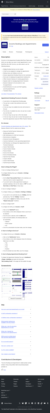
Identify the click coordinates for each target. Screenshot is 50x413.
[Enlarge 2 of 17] (9, 276)
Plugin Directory (4, 5)
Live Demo (3, 93)
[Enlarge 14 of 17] (30, 280)
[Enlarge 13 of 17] (30, 269)
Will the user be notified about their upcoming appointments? (8, 337)
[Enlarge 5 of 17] (9, 300)
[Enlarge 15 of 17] (30, 293)
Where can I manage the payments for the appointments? (9, 332)
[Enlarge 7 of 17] (19, 269)
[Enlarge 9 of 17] (19, 286)
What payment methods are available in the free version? (8, 322)
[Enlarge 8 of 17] (19, 279)
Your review (37, 100)
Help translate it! (36, 9)
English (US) (46, 76)
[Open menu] (48, 2)
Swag (40, 386)
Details (4, 52)
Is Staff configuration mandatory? (9, 313)
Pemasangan (19, 52)
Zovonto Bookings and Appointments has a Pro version (14, 126)
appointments (45, 81)
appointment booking (45, 78)
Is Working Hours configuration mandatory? (11, 317)
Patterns (15, 386)
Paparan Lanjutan (39, 88)
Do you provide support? (7, 341)
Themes (15, 381)
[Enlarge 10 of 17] (19, 295)
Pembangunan (28, 52)
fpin (12, 46)
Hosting (3, 384)
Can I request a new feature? (8, 354)
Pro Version (18, 93)
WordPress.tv (29, 386)
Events (39, 381)
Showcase (15, 379)
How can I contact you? (7, 345)
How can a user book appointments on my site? (12, 309)
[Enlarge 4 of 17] (9, 294)
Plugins (15, 384)
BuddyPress (4, 397)
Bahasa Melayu (8, 403)
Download (45, 45)
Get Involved (41, 379)
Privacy (3, 386)
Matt (3, 392)
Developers (28, 384)
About (2, 379)
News (2, 381)
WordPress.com (5, 390)
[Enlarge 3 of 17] (9, 285)
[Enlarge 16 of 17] (30, 300)
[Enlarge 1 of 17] (9, 269)
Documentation (11, 93)
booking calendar (44, 84)
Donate (40, 384)
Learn (27, 379)
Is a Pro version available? (7, 350)
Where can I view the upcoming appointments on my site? (8, 327)
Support (47, 52)
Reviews (11, 52)
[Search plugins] (15, 14)
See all (47, 100)
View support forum (39, 113)
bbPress (4, 395)
